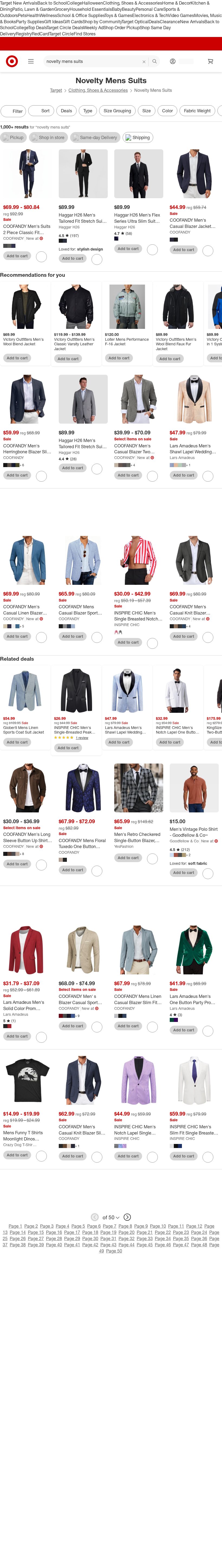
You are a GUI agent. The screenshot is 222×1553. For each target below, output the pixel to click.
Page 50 (114, 1251)
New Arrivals (192, 21)
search (155, 62)
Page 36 (199, 1238)
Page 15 (36, 1232)
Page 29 (72, 1238)
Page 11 (176, 1226)
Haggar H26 (69, 227)
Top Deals (37, 27)
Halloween (92, 3)
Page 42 (90, 1244)
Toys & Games (118, 15)
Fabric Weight (197, 110)
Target (56, 90)
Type (87, 110)
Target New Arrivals (18, 3)
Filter (17, 111)
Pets (22, 15)
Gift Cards (73, 21)
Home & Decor (176, 3)
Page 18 (90, 1232)
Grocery (62, 9)
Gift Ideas (53, 21)
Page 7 (109, 1226)
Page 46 (163, 1244)
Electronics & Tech (150, 15)
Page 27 (36, 1238)
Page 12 (194, 1226)
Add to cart (17, 256)
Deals (154, 21)
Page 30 (90, 1238)
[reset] (144, 62)
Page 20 (127, 1232)
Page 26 (18, 1238)
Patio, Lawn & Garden (33, 9)
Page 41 (72, 1244)
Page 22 (163, 1232)
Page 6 (94, 1226)
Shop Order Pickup (121, 27)
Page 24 (199, 1232)
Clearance (170, 21)
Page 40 (54, 1244)
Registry (24, 33)
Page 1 (15, 1226)
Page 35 (181, 1238)
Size (146, 110)
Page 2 (31, 1226)
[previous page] (94, 1217)
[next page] (127, 1217)
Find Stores (85, 33)
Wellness (48, 15)
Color (167, 110)
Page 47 (181, 1244)
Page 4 (62, 1226)
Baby (117, 9)
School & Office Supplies (81, 15)
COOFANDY (13, 238)
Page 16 (54, 1232)
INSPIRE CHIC (126, 624)
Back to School (52, 3)
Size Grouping (117, 110)
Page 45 (145, 1244)
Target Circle (61, 33)
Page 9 (141, 1226)
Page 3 (47, 1226)
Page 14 (18, 1232)
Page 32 (127, 1238)
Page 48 (199, 1244)
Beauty (129, 9)
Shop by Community (102, 21)
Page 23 (181, 1232)
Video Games (181, 15)
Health (33, 15)
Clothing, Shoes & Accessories (132, 3)
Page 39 (36, 1244)
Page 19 (108, 1232)
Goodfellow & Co (184, 841)
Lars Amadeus (182, 457)
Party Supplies (30, 21)
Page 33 (145, 1238)
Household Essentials (91, 9)
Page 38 (18, 1244)
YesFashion (123, 846)
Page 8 (125, 1226)
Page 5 (78, 1226)
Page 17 (72, 1232)
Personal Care (149, 9)
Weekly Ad (93, 27)
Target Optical (135, 21)
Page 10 (158, 1226)
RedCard (40, 33)
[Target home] (11, 61)
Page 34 (163, 1238)
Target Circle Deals (65, 27)
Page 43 (108, 1244)
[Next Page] (216, 111)
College (74, 3)
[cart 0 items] (211, 61)
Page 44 (127, 1244)
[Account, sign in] (183, 61)
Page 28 (54, 1238)
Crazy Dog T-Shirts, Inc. (20, 1144)
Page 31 (108, 1238)
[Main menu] (31, 61)
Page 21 (145, 1232)
